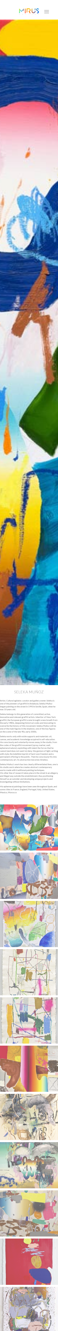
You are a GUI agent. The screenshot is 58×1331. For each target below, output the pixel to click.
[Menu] (45, 11)
